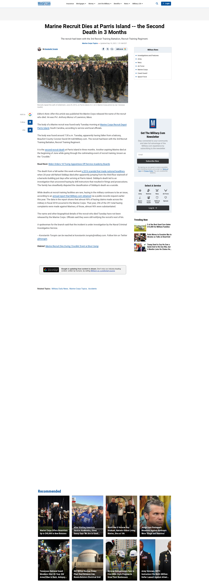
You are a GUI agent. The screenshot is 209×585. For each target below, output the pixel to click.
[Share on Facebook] (103, 49)
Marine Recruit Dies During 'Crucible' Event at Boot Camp (72, 246)
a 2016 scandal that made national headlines (103, 171)
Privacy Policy (148, 171)
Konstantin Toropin (51, 49)
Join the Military (104, 3)
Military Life (136, 3)
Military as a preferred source (103, 271)
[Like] (30, 130)
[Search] (157, 4)
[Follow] (30, 122)
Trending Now (141, 220)
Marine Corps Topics (90, 43)
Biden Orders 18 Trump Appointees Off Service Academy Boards (79, 164)
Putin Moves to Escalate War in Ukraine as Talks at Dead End (159, 235)
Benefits (117, 3)
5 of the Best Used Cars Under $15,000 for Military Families (159, 225)
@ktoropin (42, 238)
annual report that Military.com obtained (72, 196)
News (126, 3)
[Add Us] (30, 114)
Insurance (70, 3)
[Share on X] (108, 49)
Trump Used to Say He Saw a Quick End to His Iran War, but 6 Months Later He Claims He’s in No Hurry (159, 246)
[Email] (112, 49)
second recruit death (55, 149)
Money (91, 3)
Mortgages (80, 3)
